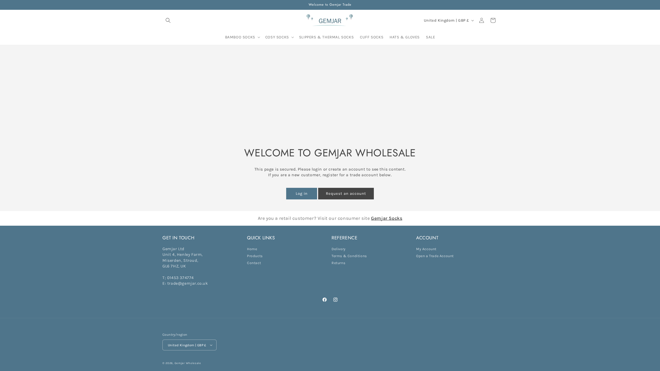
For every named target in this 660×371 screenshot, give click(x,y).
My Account (426, 249)
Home (252, 249)
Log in (302, 193)
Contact (254, 263)
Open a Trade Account (435, 256)
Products (255, 256)
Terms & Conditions (349, 256)
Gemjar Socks (386, 218)
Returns (338, 263)
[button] (168, 20)
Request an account (346, 193)
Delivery (339, 249)
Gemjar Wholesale (188, 363)
